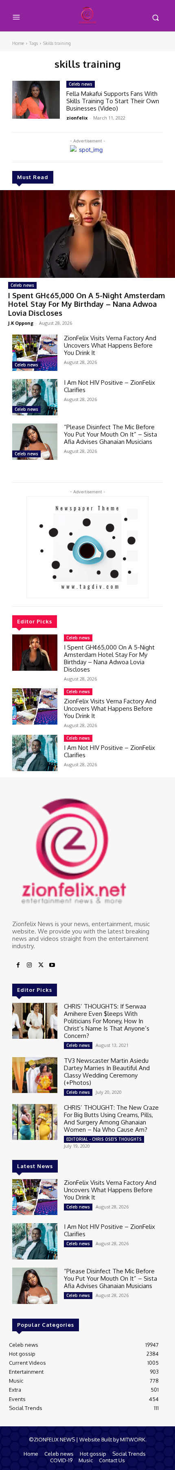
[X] (40, 965)
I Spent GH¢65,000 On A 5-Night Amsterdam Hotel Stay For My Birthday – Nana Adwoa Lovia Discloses (86, 304)
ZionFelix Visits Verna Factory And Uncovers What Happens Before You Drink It (110, 345)
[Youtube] (52, 965)
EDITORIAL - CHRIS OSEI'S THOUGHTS (104, 1139)
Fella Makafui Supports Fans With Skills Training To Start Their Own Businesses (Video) (112, 101)
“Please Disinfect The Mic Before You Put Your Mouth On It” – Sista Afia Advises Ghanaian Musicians (110, 434)
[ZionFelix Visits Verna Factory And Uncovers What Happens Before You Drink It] (34, 353)
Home (18, 43)
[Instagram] (29, 965)
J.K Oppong (20, 323)
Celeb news (22, 285)
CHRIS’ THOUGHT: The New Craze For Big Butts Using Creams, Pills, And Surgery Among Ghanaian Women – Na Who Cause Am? (111, 1118)
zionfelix (77, 118)
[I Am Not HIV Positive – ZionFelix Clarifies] (34, 397)
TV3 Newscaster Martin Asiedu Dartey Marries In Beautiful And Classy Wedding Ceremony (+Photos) (107, 1071)
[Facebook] (18, 965)
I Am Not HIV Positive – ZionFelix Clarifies (109, 386)
